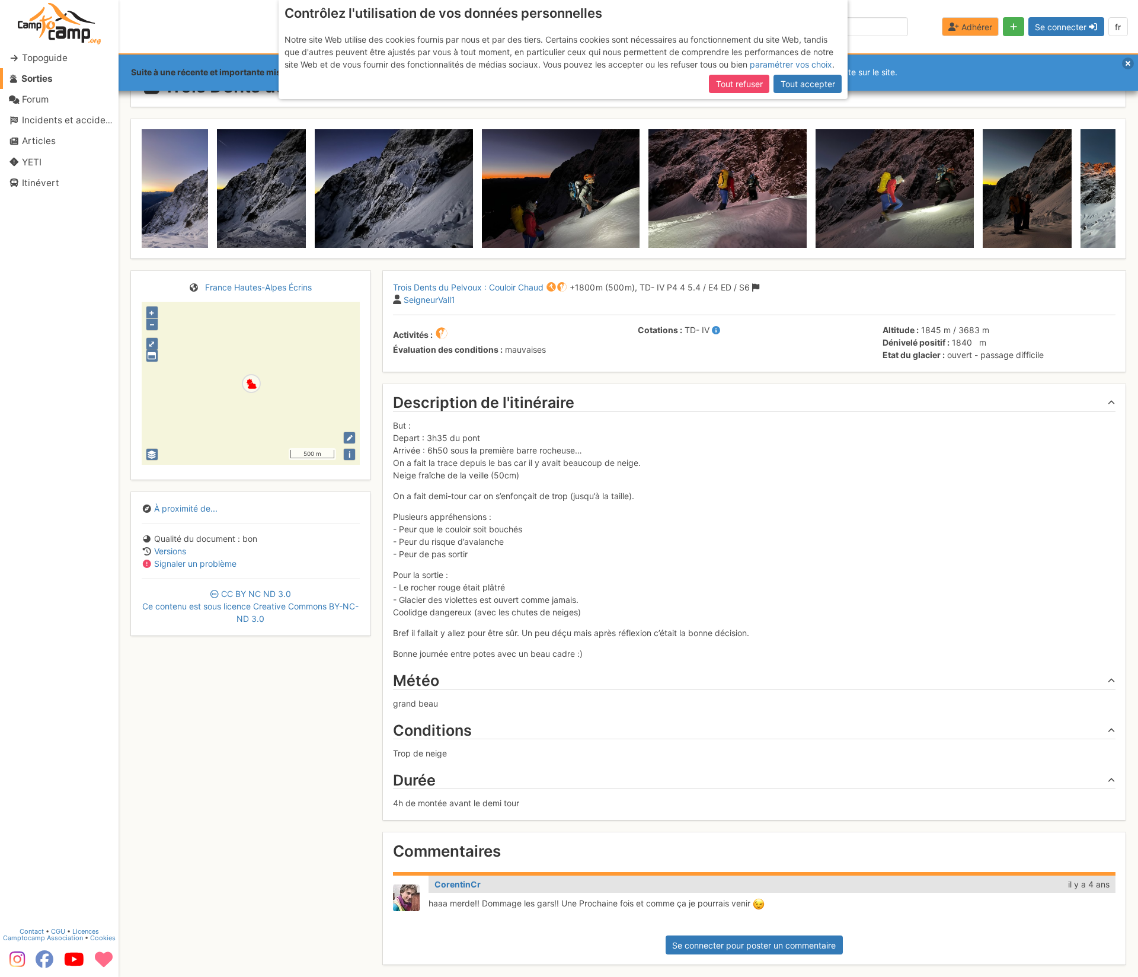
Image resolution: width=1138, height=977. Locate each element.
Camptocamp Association (43, 938)
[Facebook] (44, 963)
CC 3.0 (250, 606)
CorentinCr (457, 884)
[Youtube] (74, 963)
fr (1118, 27)
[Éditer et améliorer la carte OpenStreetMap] (349, 437)
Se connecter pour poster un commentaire (754, 945)
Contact (32, 931)
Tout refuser (739, 84)
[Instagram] (15, 963)
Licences (85, 931)
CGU (58, 931)
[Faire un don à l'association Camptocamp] (104, 963)
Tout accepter (808, 84)
